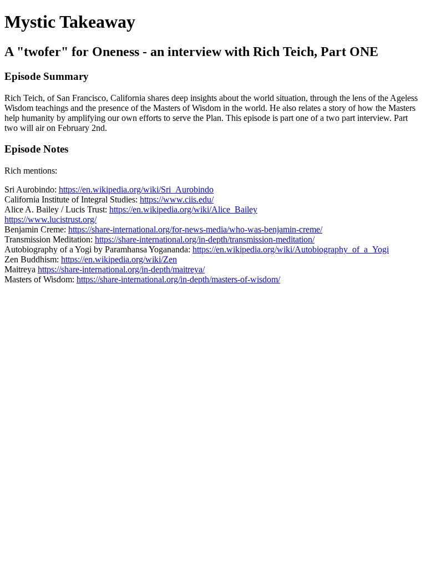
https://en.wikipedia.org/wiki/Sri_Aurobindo (136, 189)
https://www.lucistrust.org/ (50, 219)
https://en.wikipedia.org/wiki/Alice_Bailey (183, 209)
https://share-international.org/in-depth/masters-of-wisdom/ (178, 279)
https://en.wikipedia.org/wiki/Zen (119, 259)
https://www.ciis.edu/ (177, 199)
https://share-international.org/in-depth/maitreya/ (121, 269)
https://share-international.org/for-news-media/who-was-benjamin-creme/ (195, 229)
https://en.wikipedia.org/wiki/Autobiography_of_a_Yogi (290, 249)
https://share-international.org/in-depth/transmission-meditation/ (205, 239)
